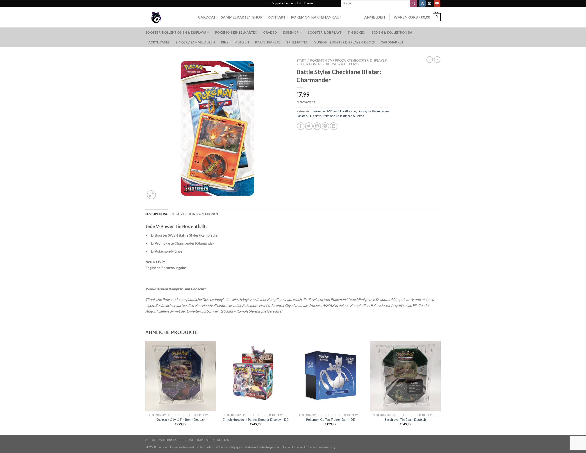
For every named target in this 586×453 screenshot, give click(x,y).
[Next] (440, 387)
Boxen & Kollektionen (392, 32)
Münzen (241, 42)
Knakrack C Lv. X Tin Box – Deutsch (181, 419)
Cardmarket (392, 42)
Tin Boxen (357, 32)
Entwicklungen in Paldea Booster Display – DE (255, 419)
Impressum (205, 440)
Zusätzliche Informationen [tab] (194, 214)
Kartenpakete (267, 42)
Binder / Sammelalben (195, 42)
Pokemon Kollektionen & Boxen (343, 116)
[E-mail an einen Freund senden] (317, 126)
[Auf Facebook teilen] (300, 126)
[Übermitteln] (413, 3)
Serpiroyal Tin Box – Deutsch (405, 419)
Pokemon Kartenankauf (316, 17)
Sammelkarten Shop (242, 17)
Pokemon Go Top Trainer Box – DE (330, 419)
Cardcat (207, 17)
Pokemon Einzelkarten (236, 32)
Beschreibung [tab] (156, 214)
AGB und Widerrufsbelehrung (169, 440)
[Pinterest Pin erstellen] (325, 126)
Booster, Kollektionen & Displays (175, 32)
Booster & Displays (325, 32)
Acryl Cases (159, 42)
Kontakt (277, 17)
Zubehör (290, 32)
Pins (224, 42)
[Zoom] (151, 194)
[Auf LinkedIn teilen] (333, 126)
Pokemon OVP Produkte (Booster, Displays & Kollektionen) (351, 111)
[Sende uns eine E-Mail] (429, 3)
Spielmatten (297, 42)
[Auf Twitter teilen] (309, 126)
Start (301, 60)
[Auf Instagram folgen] (422, 3)
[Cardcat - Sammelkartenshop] (168, 17)
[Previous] (145, 387)
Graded (270, 32)
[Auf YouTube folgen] (437, 3)
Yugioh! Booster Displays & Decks (344, 42)
